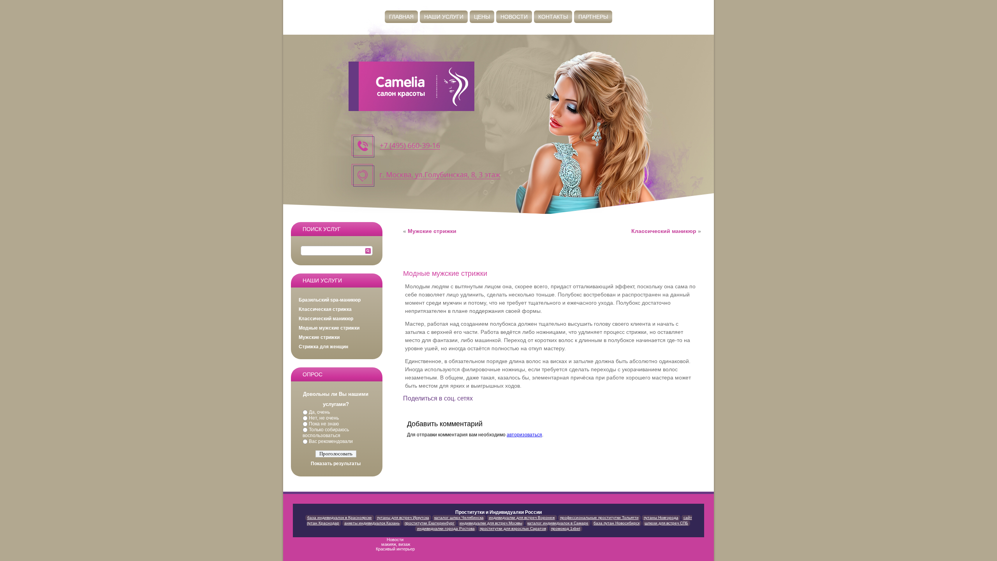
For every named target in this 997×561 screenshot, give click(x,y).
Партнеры (593, 17)
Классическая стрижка (325, 309)
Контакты (553, 17)
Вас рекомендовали (331, 441)
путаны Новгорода (661, 517)
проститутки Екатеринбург (429, 523)
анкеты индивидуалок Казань (372, 523)
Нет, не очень (324, 418)
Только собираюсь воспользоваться (326, 432)
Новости (514, 17)
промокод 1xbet (565, 528)
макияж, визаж (395, 544)
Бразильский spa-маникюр (330, 300)
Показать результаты (336, 463)
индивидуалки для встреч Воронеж (522, 517)
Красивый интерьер (396, 549)
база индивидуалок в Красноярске (339, 517)
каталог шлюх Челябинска (459, 517)
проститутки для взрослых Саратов (513, 528)
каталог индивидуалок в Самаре (557, 523)
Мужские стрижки (319, 337)
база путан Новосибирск (616, 523)
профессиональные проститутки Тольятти (599, 517)
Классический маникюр (326, 318)
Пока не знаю (324, 424)
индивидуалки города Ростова (446, 528)
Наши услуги (443, 17)
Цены (482, 17)
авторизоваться (524, 435)
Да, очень (319, 412)
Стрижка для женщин (323, 346)
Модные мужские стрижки (329, 328)
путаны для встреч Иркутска (403, 517)
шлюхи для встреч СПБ (666, 523)
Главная (401, 17)
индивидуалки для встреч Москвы (491, 523)
